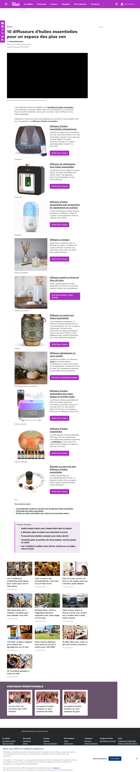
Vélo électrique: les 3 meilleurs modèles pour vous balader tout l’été (18, 612)
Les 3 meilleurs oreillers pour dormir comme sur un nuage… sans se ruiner (48, 547)
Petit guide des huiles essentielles (30, 511)
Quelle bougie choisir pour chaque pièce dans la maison (46, 528)
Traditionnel (27, 741)
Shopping (65, 4)
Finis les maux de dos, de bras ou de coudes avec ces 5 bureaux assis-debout (75, 581)
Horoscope (41, 4)
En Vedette (28, 4)
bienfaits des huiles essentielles (60, 107)
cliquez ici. (56, 768)
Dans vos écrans (8, 743)
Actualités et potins (8, 741)
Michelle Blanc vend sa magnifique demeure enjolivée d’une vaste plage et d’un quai (47, 614)
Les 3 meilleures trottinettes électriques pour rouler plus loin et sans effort (17, 582)
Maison (10, 27)
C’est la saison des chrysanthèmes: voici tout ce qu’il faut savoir (47, 581)
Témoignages (68, 743)
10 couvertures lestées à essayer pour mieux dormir (44, 536)
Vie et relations (80, 4)
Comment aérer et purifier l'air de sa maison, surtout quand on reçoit (48, 541)
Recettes (46, 741)
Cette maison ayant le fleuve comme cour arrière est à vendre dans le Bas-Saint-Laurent (74, 614)
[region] (70, 758)
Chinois (25, 743)
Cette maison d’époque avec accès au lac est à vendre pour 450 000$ (45, 644)
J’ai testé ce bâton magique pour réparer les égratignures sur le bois (19, 644)
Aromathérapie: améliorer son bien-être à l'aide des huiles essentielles (44, 509)
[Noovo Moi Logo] (15, 4)
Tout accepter (115, 758)
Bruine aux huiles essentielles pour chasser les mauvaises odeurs (42, 513)
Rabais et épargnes (90, 743)
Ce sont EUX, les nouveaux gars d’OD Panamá (18, 708)
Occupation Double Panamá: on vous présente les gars (72, 708)
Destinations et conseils (108, 741)
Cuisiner (54, 4)
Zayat (52, 362)
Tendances (95, 4)
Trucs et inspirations (50, 743)
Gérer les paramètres (100, 758)
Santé (66, 741)
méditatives (57, 442)
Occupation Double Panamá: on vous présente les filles (45, 708)
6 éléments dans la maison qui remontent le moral (44, 532)
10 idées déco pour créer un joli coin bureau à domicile (75, 643)
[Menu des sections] (6, 4)
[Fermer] (136, 758)
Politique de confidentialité (127, 741)
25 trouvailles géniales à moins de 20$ (18, 672)
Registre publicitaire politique (128, 743)
